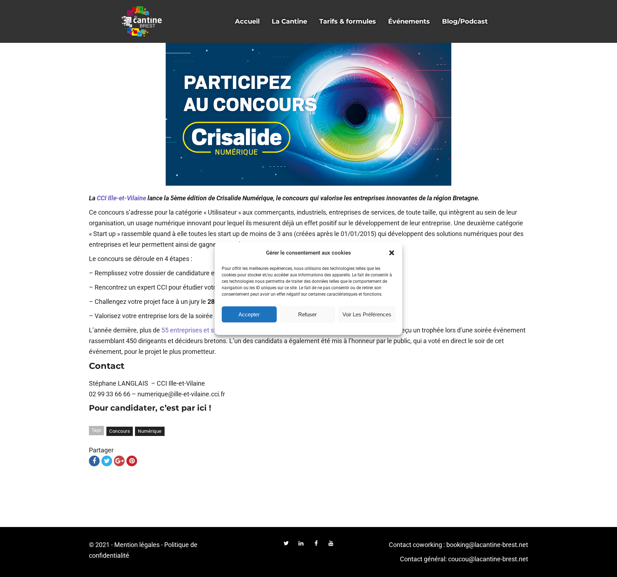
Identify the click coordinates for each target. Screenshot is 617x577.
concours (119, 431)
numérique (150, 431)
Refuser (307, 314)
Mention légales (137, 544)
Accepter (249, 314)
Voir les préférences (366, 314)
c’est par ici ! (185, 408)
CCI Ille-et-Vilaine (121, 198)
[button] (391, 252)
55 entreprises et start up (196, 330)
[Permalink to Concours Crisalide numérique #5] (308, 114)
